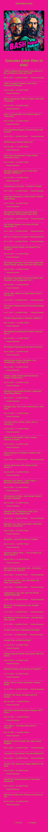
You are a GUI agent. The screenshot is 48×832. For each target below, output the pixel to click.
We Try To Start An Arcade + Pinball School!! (24, 237)
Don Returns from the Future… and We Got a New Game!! (24, 619)
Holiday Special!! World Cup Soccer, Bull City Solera (24, 655)
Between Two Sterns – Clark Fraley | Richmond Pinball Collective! (20, 482)
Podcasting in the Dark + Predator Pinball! (22, 186)
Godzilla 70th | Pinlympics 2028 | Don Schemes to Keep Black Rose (21, 512)
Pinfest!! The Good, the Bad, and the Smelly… (20, 696)
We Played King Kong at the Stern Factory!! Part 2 (23, 332)
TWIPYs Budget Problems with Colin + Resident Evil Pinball (21, 84)
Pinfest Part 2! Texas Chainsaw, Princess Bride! (22, 683)
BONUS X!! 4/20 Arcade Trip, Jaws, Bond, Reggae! (22, 742)
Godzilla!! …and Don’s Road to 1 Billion (21, 539)
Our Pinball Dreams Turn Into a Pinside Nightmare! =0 (21, 225)
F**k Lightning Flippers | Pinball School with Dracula (23, 131)
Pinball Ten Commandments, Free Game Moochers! (22, 780)
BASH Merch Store (24, 3)
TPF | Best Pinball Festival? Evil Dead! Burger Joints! (24, 307)
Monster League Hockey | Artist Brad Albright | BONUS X (20, 172)
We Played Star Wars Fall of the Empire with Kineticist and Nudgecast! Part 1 (23, 279)
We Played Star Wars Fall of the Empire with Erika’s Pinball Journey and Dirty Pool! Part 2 (24, 264)
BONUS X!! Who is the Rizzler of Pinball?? (22, 669)
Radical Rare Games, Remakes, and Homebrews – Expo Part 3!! (20, 361)
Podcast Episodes (37, 78)
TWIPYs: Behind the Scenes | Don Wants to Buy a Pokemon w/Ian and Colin (23, 72)
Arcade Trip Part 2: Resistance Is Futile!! (22, 630)
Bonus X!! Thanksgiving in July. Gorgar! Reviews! (21, 606)
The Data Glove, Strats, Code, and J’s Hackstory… (21, 423)
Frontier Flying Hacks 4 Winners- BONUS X (23, 318)
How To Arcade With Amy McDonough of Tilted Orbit (22, 115)
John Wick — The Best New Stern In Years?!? (20, 727)
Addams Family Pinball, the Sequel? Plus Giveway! (22, 248)
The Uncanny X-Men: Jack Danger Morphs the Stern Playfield (23, 497)
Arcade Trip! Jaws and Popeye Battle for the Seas (24, 765)
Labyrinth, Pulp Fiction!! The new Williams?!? (24, 753)
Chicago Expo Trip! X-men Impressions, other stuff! (24, 408)
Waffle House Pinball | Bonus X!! (18, 142)
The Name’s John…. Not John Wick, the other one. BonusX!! (21, 581)
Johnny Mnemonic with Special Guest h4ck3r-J (20, 466)
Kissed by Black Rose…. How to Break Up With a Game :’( (22, 554)
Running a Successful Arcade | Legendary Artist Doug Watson (22, 392)
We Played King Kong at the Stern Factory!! (23, 347)
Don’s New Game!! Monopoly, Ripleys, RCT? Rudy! (23, 711)
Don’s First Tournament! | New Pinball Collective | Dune (21, 156)
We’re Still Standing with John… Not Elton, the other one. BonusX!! (22, 569)
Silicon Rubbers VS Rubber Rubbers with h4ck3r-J (22, 454)
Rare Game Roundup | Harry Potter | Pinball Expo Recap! (23, 198)
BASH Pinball (23, 78)
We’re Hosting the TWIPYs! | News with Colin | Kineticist (24, 100)
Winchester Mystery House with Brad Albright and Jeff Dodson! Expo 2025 (20, 213)
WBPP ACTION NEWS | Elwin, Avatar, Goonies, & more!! (20, 438)
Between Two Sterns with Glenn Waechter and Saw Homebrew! (23, 525)
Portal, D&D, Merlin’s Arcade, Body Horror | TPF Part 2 (23, 294)
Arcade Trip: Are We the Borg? (17, 640)
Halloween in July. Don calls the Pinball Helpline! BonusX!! (21, 594)
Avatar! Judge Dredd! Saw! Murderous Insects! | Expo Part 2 (21, 377)
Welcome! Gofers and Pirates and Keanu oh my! (23, 796)
